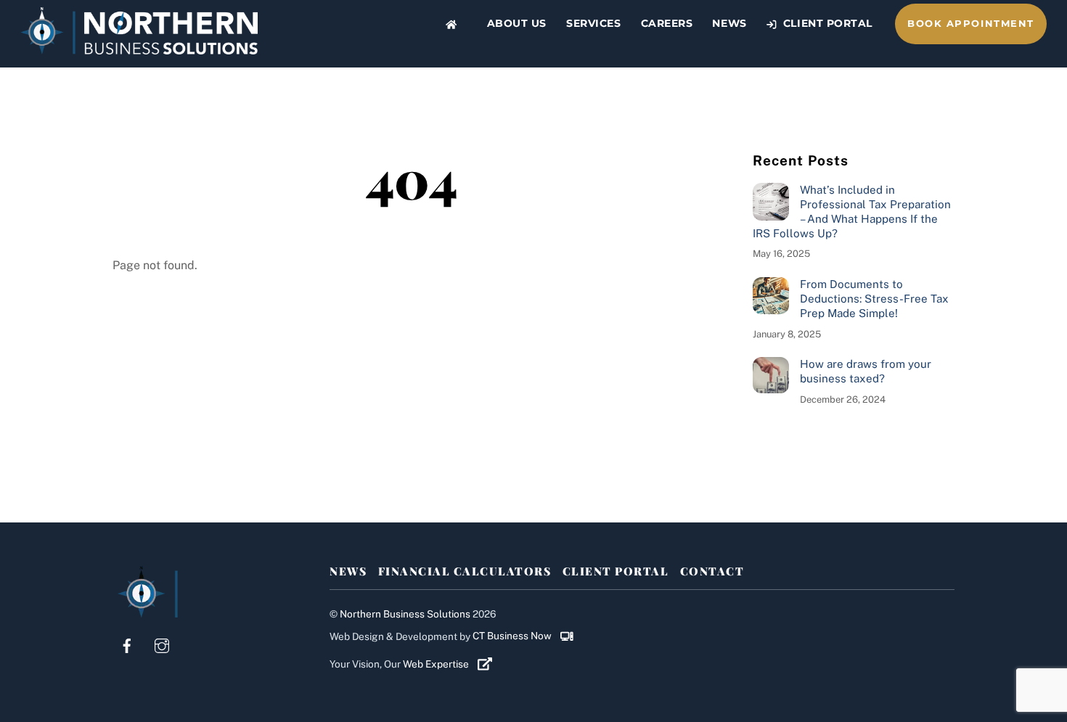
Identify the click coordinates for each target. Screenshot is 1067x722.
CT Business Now (513, 635)
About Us (517, 23)
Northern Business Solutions (405, 614)
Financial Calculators (465, 571)
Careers (667, 23)
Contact (712, 571)
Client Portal (826, 23)
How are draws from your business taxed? (865, 371)
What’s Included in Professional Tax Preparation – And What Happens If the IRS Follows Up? (852, 211)
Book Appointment (970, 23)
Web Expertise (437, 664)
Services (593, 23)
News (729, 23)
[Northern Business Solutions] (139, 48)
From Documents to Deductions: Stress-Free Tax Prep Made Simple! (874, 298)
